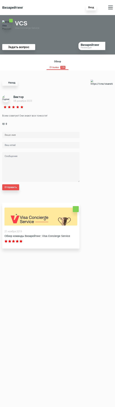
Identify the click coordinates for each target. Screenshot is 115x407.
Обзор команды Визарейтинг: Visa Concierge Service (37, 235)
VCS (21, 23)
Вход (91, 7)
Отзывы (57, 67)
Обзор (57, 61)
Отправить (10, 187)
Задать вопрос (18, 47)
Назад (11, 82)
